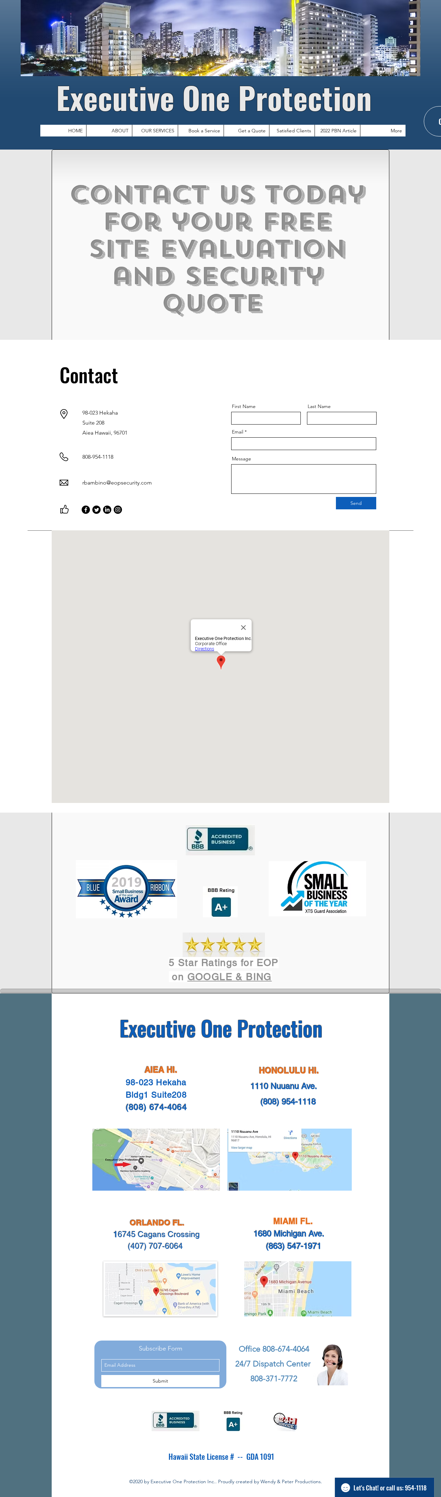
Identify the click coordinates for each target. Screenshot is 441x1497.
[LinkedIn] (107, 510)
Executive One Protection (218, 97)
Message (241, 458)
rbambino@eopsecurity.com (117, 482)
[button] (155, 130)
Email (237, 431)
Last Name (319, 406)
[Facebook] (86, 510)
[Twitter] (96, 510)
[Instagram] (118, 510)
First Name (244, 406)
